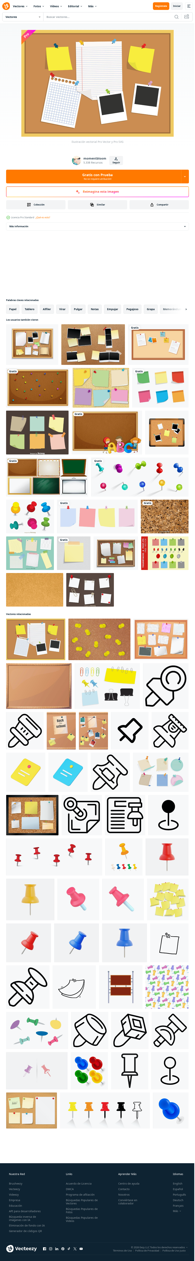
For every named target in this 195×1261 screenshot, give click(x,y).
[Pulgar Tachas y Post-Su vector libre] (165, 553)
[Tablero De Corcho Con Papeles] (32, 344)
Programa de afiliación (79, 1194)
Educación (15, 1205)
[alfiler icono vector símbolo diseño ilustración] (170, 1070)
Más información (18, 226)
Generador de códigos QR (25, 1231)
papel (12, 309)
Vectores (18, 6)
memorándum (172, 309)
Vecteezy (14, 1189)
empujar (112, 309)
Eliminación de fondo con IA (26, 1225)
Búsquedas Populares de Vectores (81, 1201)
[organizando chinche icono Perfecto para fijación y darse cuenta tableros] (129, 1070)
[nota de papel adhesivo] (73, 553)
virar (62, 309)
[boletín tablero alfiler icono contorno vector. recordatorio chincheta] (25, 731)
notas (95, 309)
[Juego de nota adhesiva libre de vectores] (160, 388)
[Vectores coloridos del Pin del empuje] (30, 516)
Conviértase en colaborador (125, 1201)
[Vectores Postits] (101, 388)
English (175, 1183)
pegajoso (132, 309)
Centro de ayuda (126, 1183)
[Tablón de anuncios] (38, 388)
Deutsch (175, 1200)
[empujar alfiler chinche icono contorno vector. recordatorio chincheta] (110, 772)
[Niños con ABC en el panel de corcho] (107, 432)
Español (175, 1189)
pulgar (78, 309)
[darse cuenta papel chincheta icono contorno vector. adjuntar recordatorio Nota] (125, 815)
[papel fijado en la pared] (97, 516)
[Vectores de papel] (90, 590)
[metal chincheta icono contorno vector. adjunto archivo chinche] (130, 1030)
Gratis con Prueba (96, 177)
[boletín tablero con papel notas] (31, 1110)
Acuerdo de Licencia (77, 1183)
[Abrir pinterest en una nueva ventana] (62, 1248)
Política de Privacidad (144, 1250)
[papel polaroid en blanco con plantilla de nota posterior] (93, 344)
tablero (29, 309)
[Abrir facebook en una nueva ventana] (44, 1248)
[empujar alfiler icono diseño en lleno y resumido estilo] (130, 731)
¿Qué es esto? (43, 217)
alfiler (47, 309)
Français (175, 1205)
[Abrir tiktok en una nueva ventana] (68, 1248)
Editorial (73, 6)
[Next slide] (180, 309)
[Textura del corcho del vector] (165, 516)
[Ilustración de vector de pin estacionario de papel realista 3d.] (30, 899)
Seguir (114, 162)
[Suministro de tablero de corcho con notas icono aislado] (158, 344)
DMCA (69, 1189)
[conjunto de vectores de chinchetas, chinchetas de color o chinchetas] (140, 477)
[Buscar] (173, 16)
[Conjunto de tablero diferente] (47, 477)
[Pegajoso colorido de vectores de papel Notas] (37, 432)
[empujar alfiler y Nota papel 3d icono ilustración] (25, 772)
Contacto (122, 1189)
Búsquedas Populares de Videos (81, 1219)
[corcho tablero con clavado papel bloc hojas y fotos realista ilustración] (93, 731)
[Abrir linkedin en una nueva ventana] (56, 1248)
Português (177, 1194)
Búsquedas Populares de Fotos (81, 1210)
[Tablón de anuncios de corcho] (167, 432)
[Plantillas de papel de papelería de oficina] (30, 553)
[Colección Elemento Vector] (107, 686)
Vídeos (54, 6)
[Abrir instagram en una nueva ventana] (50, 1248)
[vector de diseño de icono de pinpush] (37, 1070)
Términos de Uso (119, 1250)
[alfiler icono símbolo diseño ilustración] (168, 815)
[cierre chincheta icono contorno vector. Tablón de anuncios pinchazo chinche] (170, 1030)
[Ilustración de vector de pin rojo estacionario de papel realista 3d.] (167, 857)
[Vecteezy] (6, 6)
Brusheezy (15, 1183)
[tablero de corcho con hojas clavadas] (116, 553)
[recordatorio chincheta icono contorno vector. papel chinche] (166, 686)
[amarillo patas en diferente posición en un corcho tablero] (99, 639)
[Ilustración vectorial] (35, 639)
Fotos (37, 6)
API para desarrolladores (24, 1211)
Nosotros (122, 1194)
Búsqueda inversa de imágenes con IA (22, 1218)
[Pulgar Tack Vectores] (161, 772)
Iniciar (174, 6)
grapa (151, 309)
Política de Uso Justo (171, 1250)
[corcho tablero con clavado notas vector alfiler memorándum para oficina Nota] (161, 639)
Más (91, 6)
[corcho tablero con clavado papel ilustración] (32, 815)
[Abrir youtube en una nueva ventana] (81, 1248)
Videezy (13, 1194)
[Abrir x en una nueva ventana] (75, 1248)
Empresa (14, 1200)
